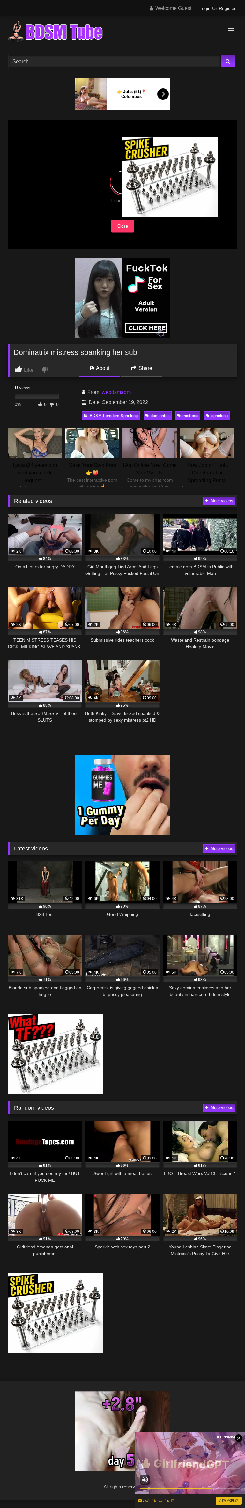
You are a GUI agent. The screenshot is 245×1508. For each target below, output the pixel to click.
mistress (190, 415)
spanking (219, 415)
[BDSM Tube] (122, 33)
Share (144, 368)
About (102, 368)
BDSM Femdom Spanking (114, 415)
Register (227, 8)
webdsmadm (116, 392)
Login (205, 8)
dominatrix (160, 415)
